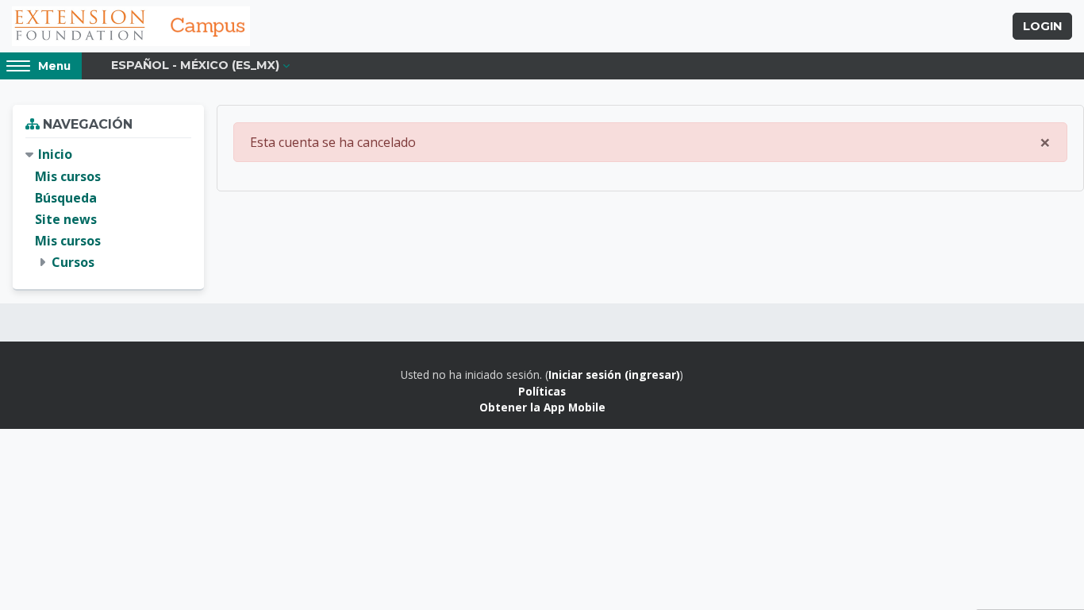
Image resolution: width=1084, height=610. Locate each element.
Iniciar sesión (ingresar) (614, 374)
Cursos (73, 262)
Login (1042, 26)
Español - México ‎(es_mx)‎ (195, 65)
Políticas (542, 391)
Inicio (55, 154)
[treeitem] (108, 208)
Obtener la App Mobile (542, 407)
